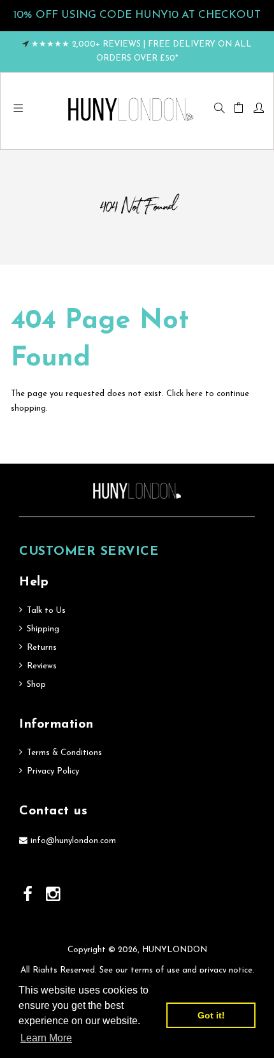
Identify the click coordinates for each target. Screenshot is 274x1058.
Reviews (42, 666)
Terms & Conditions (64, 753)
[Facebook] (29, 895)
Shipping (43, 629)
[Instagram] (54, 895)
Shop (36, 684)
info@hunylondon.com (73, 841)
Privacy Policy (53, 771)
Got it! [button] (211, 1015)
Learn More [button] (46, 1037)
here (194, 394)
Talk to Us (46, 610)
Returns (42, 647)
